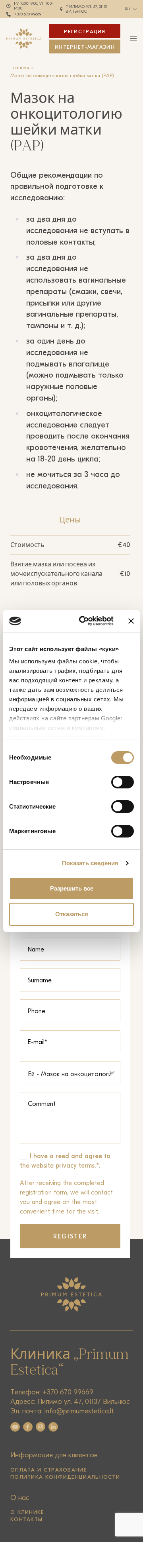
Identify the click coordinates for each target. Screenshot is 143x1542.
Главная (19, 67)
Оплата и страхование (48, 1470)
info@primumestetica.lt (79, 1411)
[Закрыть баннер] (131, 621)
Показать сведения (90, 863)
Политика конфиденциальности (65, 1477)
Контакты (26, 1519)
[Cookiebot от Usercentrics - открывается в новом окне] (84, 621)
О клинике (27, 1512)
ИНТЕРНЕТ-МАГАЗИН (85, 47)
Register (70, 1236)
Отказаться (71, 914)
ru (128, 9)
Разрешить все (71, 888)
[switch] (122, 782)
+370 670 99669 (28, 14)
